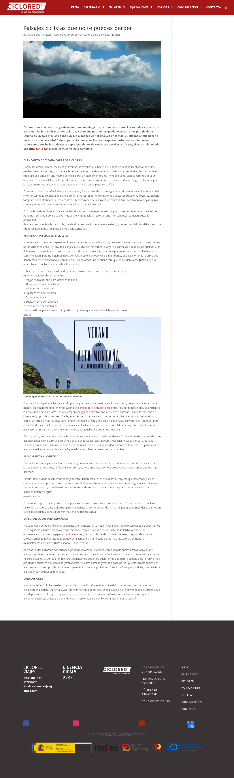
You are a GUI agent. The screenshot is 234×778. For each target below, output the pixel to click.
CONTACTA (213, 7)
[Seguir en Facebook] (26, 723)
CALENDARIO (92, 7)
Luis (30, 34)
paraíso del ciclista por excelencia (97, 407)
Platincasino (76, 534)
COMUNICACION (187, 7)
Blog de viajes (101, 34)
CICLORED (115, 7)
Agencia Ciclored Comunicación (72, 34)
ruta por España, (40, 149)
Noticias (115, 34)
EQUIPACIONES (138, 7)
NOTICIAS (163, 7)
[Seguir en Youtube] (142, 723)
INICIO (75, 7)
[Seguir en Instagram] (76, 723)
